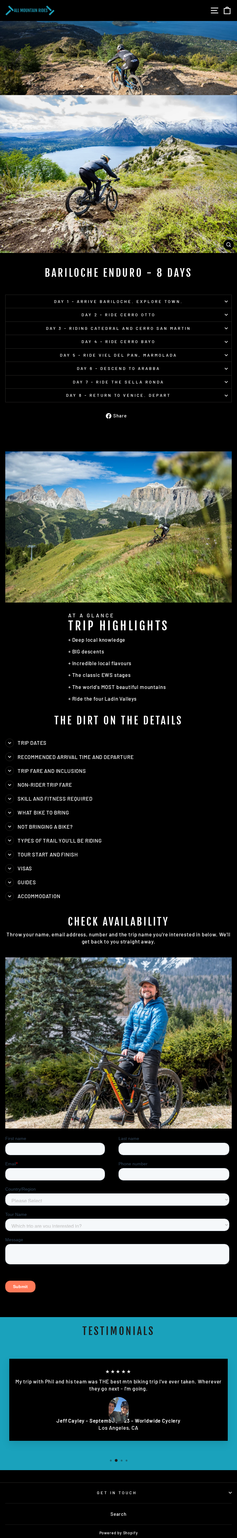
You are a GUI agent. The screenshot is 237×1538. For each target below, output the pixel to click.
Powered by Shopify (118, 1532)
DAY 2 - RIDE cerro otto (118, 314)
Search (118, 1514)
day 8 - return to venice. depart (118, 395)
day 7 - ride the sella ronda (118, 381)
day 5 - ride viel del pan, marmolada (118, 355)
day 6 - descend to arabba (118, 368)
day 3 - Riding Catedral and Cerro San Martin (118, 328)
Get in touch (117, 1492)
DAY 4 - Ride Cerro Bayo (118, 341)
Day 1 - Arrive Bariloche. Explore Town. (118, 301)
